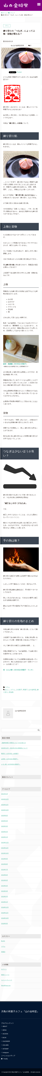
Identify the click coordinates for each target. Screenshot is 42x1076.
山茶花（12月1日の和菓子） (10, 759)
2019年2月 (4, 896)
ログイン (4, 969)
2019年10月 (5, 853)
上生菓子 (19, 689)
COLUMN (5, 1045)
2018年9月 (4, 923)
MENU (5, 1030)
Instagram (6, 1052)
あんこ (7, 689)
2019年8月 (4, 864)
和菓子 (25, 689)
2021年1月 (4, 794)
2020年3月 (4, 826)
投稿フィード (5, 975)
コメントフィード (6, 980)
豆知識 (11, 692)
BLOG (3, 941)
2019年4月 (4, 886)
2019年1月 (4, 902)
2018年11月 (4, 913)
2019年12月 (5, 842)
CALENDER (6, 1041)
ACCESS (5, 1034)
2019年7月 (4, 869)
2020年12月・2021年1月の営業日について (14, 748)
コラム (7, 687)
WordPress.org (5, 985)
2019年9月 (4, 859)
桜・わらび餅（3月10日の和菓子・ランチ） (18, 670)
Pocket (19, 72)
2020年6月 (4, 815)
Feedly (6, 1059)
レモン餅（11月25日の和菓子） (11, 764)
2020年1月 (4, 837)
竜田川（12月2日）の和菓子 (10, 753)
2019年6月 (4, 875)
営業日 (3, 952)
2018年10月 (5, 918)
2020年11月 (4, 804)
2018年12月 (5, 907)
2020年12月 (5, 799)
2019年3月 (4, 891)
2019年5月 (4, 880)
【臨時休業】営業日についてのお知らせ (13, 743)
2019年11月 (4, 848)
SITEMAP (5, 1049)
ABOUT (5, 1026)
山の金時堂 (32, 689)
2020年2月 (4, 832)
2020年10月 (5, 810)
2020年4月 (4, 821)
